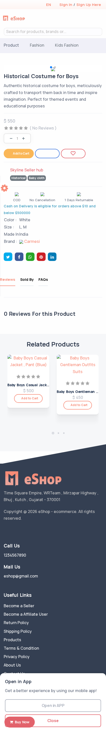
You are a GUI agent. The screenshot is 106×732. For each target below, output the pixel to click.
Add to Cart (21, 153)
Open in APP (53, 705)
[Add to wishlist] (73, 153)
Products (12, 639)
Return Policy (16, 622)
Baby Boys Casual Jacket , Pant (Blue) (40, 384)
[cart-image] (92, 18)
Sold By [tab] (27, 279)
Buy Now (21, 722)
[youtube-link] (28, 531)
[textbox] (53, 31)
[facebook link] (13, 531)
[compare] (85, 18)
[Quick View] (43, 378)
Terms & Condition (21, 648)
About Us (12, 665)
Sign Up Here (88, 4)
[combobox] (53, 31)
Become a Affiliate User (26, 614)
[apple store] (7, 5)
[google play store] (16, 5)
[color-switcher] (5, 188)
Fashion (37, 45)
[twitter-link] (6, 531)
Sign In (65, 4)
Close (52, 720)
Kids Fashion (66, 45)
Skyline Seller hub (26, 170)
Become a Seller (19, 605)
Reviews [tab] (7, 279)
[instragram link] (20, 531)
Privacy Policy (17, 656)
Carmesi (31, 241)
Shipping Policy (18, 631)
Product (11, 45)
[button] (48, 4)
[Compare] (47, 153)
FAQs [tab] (43, 279)
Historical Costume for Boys (41, 76)
